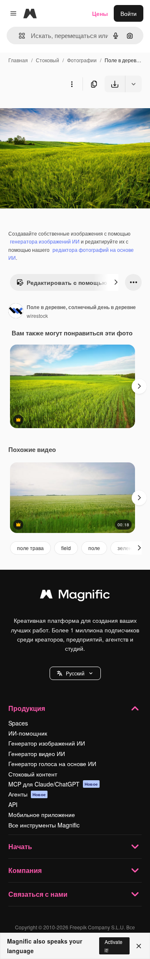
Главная (18, 59)
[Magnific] (75, 596)
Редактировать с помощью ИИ (72, 282)
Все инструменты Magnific (44, 825)
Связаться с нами (38, 894)
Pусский (75, 673)
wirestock (37, 315)
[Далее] (115, 282)
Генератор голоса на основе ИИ (52, 763)
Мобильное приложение (41, 814)
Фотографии (82, 59)
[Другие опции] (71, 84)
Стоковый (47, 59)
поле (94, 547)
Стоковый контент (32, 774)
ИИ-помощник (27, 733)
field (66, 547)
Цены (100, 13)
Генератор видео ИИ (36, 753)
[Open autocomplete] (18, 36)
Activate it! (113, 945)
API (13, 804)
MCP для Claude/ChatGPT (53, 784)
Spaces (18, 723)
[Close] (139, 946)
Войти (128, 13)
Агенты (27, 794)
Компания (25, 870)
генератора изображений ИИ (45, 241)
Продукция (26, 708)
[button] (75, 673)
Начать (20, 846)
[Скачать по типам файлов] (133, 84)
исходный (56, 111)
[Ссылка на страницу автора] (15, 311)
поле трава (30, 547)
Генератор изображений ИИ (46, 743)
